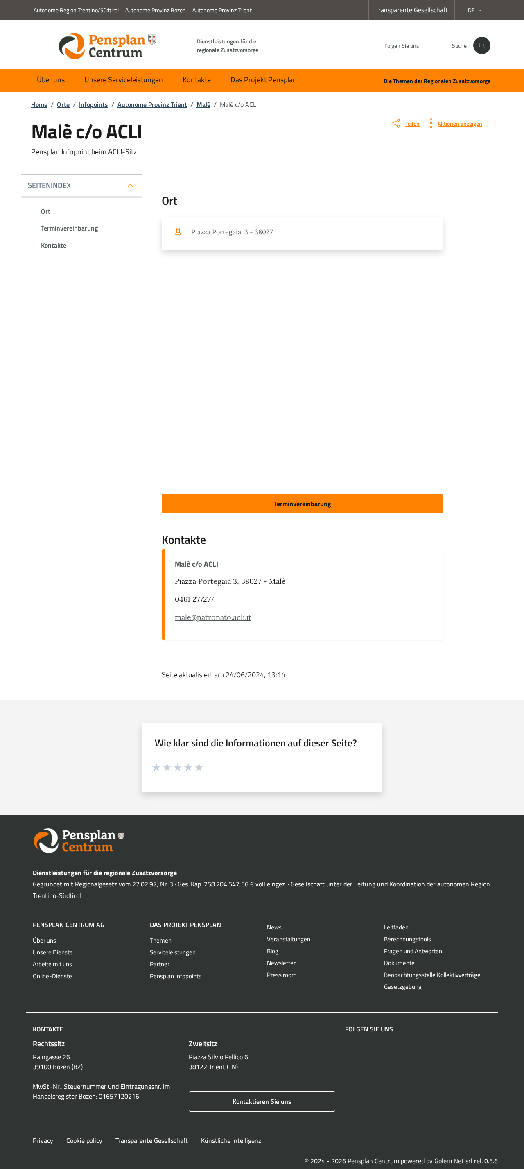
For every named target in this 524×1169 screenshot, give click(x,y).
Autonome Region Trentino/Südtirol (76, 10)
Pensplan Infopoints (175, 976)
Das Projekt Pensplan (263, 79)
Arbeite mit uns (52, 964)
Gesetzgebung (403, 986)
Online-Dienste (52, 976)
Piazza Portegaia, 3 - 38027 (232, 232)
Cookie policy (84, 1140)
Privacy (43, 1140)
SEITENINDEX (49, 185)
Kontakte (197, 79)
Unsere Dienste (53, 952)
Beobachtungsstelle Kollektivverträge (432, 974)
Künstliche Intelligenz (231, 1140)
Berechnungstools (407, 939)
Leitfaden (396, 927)
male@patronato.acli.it (213, 617)
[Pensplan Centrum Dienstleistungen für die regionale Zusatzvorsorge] (262, 841)
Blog (272, 951)
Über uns (51, 79)
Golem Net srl (453, 1161)
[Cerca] (481, 45)
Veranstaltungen (288, 939)
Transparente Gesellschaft (411, 10)
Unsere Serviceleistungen (123, 79)
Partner (159, 964)
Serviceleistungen (173, 952)
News (274, 927)
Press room (282, 974)
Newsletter (281, 963)
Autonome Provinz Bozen (155, 10)
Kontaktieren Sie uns (262, 1101)
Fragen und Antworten (413, 951)
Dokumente (399, 963)
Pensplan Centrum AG (68, 924)
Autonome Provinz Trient (222, 10)
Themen (161, 940)
